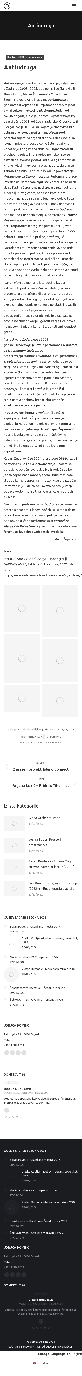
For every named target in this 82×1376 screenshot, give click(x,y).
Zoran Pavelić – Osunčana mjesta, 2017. (35, 926)
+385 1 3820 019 (14, 1045)
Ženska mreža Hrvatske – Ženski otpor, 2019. (39, 987)
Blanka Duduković (17, 1089)
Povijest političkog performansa (24, 57)
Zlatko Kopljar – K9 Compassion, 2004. (34, 957)
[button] (6, 1117)
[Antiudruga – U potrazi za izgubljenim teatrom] (60, 700)
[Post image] (14, 823)
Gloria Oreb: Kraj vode (44, 817)
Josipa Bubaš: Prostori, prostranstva (45, 842)
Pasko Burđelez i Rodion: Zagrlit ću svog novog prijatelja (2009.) (52, 863)
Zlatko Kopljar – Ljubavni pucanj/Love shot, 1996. (50, 940)
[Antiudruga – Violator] (60, 611)
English (77, 1354)
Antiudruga (35, 737)
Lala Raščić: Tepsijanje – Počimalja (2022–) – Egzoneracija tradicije (53, 885)
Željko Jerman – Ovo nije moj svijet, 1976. (37, 999)
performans (53, 737)
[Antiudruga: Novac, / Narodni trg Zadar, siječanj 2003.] (22, 608)
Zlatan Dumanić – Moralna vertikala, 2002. (49, 969)
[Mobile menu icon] (74, 5)
